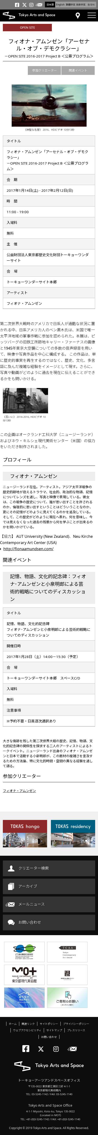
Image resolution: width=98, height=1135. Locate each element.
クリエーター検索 (33, 868)
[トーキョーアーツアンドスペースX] (42, 1045)
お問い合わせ (29, 922)
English (60, 4)
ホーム (13, 1024)
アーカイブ (27, 886)
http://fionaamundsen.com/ (28, 548)
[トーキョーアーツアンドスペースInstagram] (57, 1045)
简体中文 (81, 4)
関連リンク (28, 1024)
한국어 (91, 4)
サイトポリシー (49, 1024)
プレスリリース (76, 1030)
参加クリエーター (44, 70)
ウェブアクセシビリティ (27, 1030)
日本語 (50, 4)
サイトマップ (54, 1030)
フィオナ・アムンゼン (19, 790)
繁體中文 (70, 4)
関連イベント (78, 70)
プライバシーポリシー (76, 1024)
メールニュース (31, 904)
